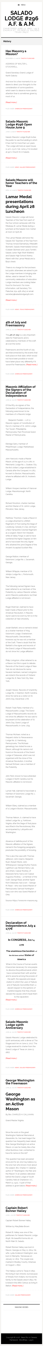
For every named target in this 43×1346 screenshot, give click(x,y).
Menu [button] (23, 5)
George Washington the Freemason (20, 1082)
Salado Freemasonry (27, 167)
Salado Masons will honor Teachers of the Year (21, 183)
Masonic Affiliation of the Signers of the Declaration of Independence (20, 391)
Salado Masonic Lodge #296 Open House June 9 (19, 124)
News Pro (24, 1337)
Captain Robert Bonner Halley (17, 1209)
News (17, 167)
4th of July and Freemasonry (16, 324)
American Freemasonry (23, 108)
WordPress (23, 1340)
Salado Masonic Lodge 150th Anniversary (17, 1024)
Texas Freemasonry (27, 309)
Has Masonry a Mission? (16, 52)
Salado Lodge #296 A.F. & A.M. (21, 18)
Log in (31, 1340)
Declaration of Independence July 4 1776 (20, 925)
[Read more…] (11, 102)
